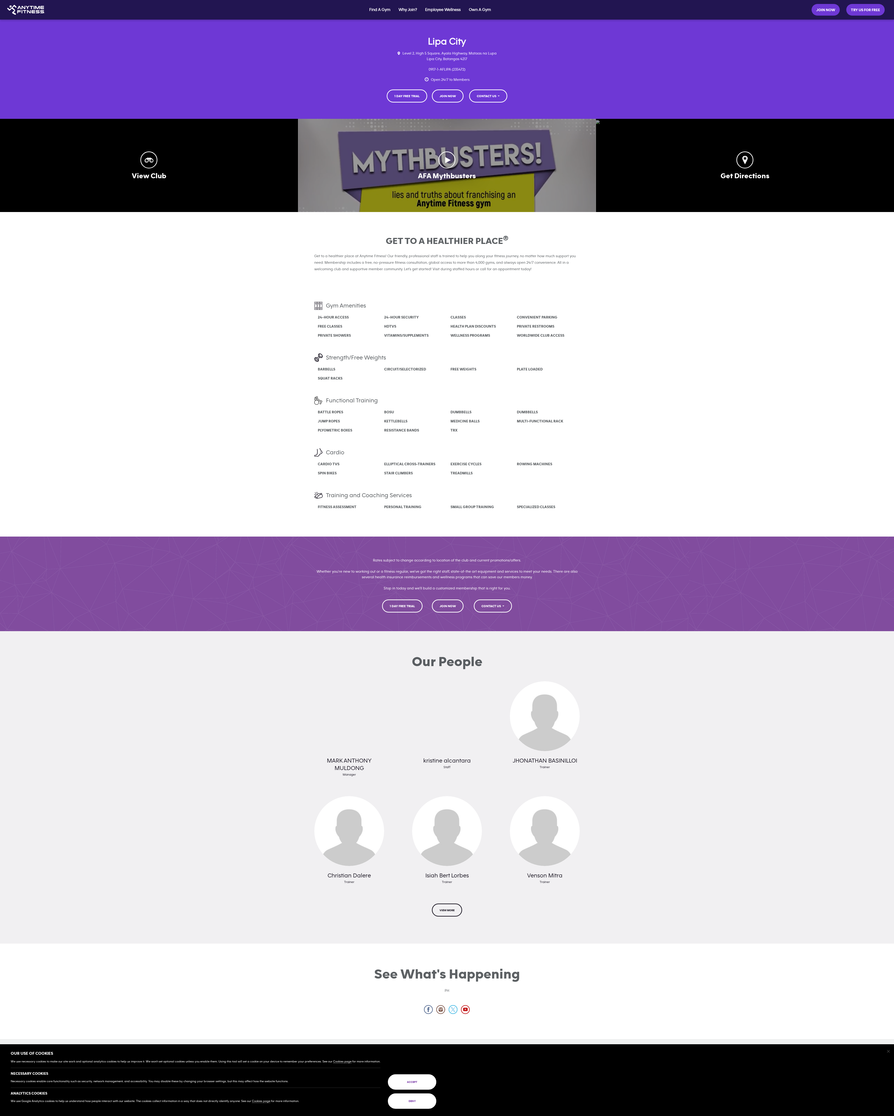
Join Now (825, 10)
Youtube (465, 1009)
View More (447, 910)
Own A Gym (480, 10)
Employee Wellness (443, 10)
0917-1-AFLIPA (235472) (447, 69)
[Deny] (888, 1051)
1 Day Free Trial (407, 96)
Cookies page (342, 1061)
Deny (412, 1101)
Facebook (428, 1009)
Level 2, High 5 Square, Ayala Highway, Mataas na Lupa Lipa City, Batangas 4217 (450, 56)
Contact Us (487, 96)
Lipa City (447, 41)
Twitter (453, 1009)
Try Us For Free (865, 10)
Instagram (440, 1009)
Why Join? (408, 10)
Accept (412, 1082)
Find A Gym (379, 10)
